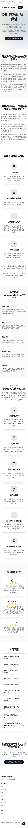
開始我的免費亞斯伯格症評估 (14, 762)
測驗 (20, 7)
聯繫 (2, 813)
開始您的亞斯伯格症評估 (13, 38)
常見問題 (3, 789)
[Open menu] (25, 7)
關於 (2, 786)
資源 (2, 795)
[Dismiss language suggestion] (25, 2)
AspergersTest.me (6, 776)
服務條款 (3, 806)
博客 (2, 792)
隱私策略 (3, 802)
